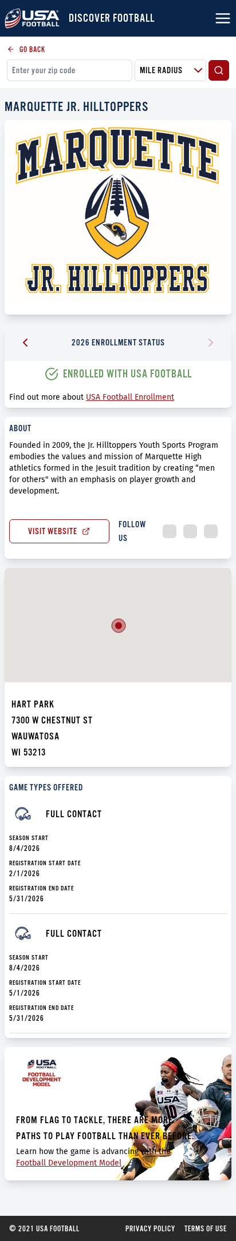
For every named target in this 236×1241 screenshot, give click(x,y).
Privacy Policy (150, 1228)
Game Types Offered (46, 787)
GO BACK (32, 49)
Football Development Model (68, 1163)
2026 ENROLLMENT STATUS (118, 342)
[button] (119, 626)
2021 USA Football (44, 1228)
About (20, 428)
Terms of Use (205, 1228)
